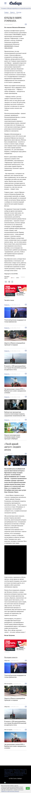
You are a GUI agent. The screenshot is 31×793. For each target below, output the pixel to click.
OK (28, 788)
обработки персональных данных (10, 791)
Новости (12, 12)
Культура (19, 12)
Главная (6, 12)
